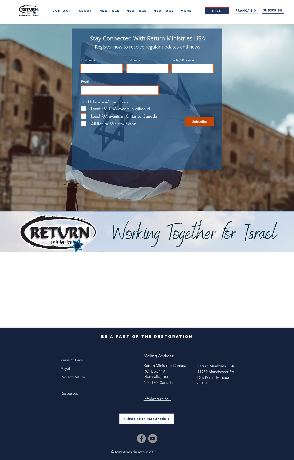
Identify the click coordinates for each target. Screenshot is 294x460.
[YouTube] (152, 438)
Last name (133, 60)
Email (85, 81)
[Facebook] (141, 438)
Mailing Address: (159, 355)
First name (88, 60)
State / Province (183, 60)
